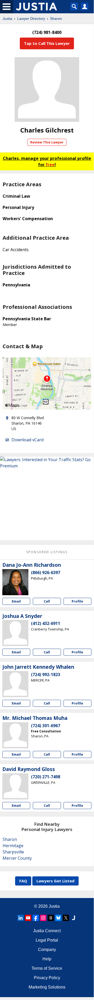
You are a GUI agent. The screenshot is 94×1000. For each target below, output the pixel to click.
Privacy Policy (47, 977)
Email (16, 601)
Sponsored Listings (46, 552)
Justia (7, 18)
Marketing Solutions (47, 987)
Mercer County (17, 858)
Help (46, 959)
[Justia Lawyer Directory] (73, 918)
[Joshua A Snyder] (15, 633)
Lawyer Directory (31, 18)
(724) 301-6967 (45, 725)
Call (47, 601)
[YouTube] (28, 918)
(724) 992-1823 (45, 674)
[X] (66, 918)
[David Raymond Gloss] (15, 786)
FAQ (23, 880)
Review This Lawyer (47, 142)
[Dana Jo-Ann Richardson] (15, 582)
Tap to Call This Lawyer (47, 43)
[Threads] (51, 918)
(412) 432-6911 (45, 623)
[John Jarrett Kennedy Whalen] (15, 684)
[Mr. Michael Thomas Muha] (15, 735)
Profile (77, 601)
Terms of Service (47, 968)
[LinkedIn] (20, 918)
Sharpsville (13, 852)
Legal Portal (47, 940)
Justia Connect (47, 931)
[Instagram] (43, 918)
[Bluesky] (58, 918)
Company (47, 949)
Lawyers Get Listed (55, 880)
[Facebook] (36, 918)
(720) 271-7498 (45, 777)
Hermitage (13, 845)
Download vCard (27, 440)
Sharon (56, 18)
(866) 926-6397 (45, 572)
